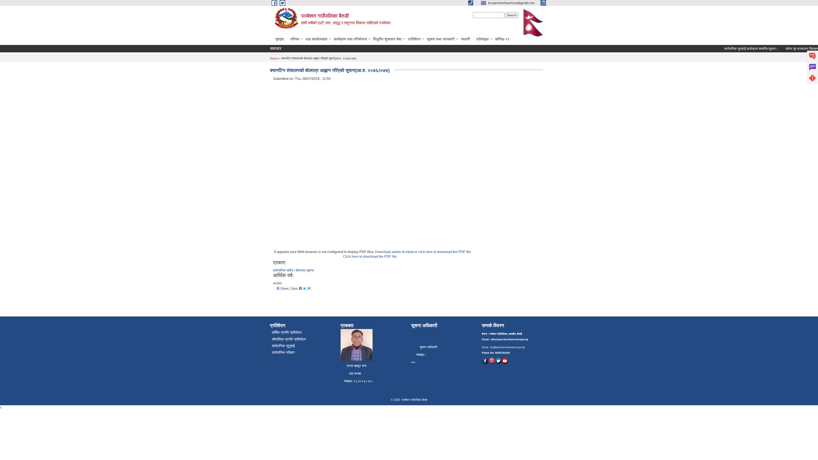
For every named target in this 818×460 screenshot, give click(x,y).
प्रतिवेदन (414, 39)
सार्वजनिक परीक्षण (283, 353)
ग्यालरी (465, 39)
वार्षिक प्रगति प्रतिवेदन (287, 333)
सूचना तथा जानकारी (440, 39)
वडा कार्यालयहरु (316, 39)
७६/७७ (277, 283)
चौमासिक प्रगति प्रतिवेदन (289, 339)
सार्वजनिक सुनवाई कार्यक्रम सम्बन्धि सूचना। (742, 48)
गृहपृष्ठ (279, 39)
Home (274, 58)
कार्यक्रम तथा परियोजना (350, 39)
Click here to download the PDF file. (370, 256)
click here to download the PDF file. (445, 252)
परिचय (294, 39)
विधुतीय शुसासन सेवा (387, 39)
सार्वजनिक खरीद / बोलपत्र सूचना (293, 270)
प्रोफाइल (482, 39)
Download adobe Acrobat (394, 252)
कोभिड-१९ (502, 39)
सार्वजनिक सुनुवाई (283, 346)
